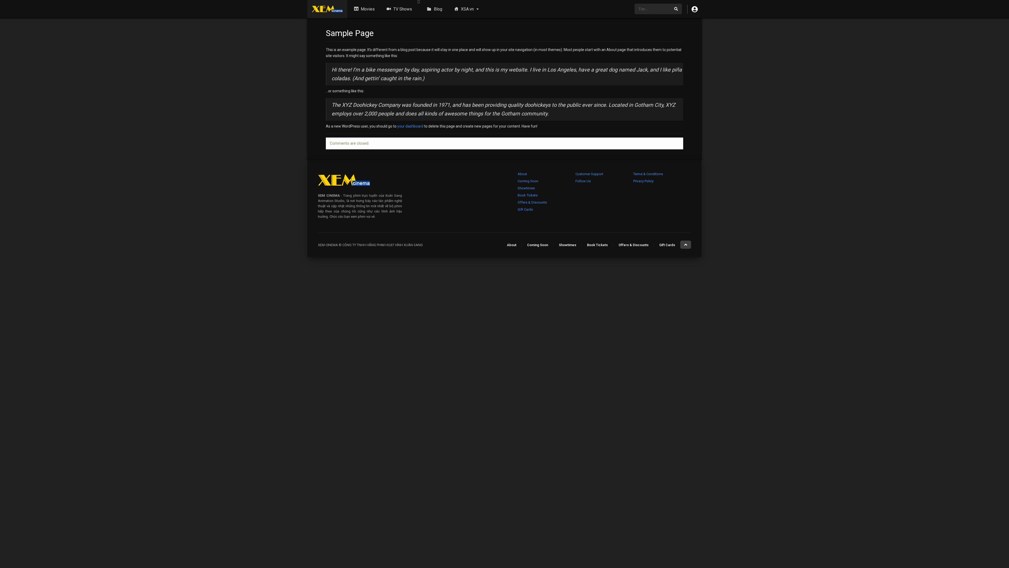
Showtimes (526, 188)
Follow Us (583, 181)
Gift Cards (525, 209)
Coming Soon (528, 181)
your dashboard (410, 126)
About (522, 174)
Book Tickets (528, 195)
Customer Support (589, 174)
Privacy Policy (643, 181)
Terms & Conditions (648, 174)
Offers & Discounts (532, 202)
